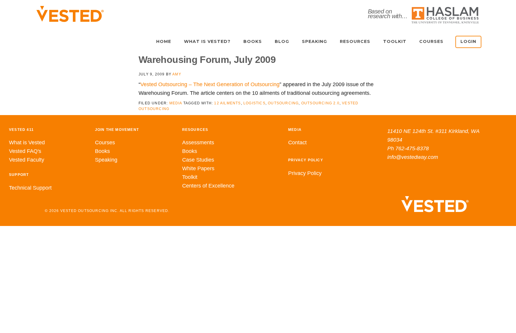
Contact (297, 142)
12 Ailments (227, 103)
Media (175, 103)
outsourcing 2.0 (320, 103)
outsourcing (283, 103)
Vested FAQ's (25, 151)
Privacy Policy (305, 173)
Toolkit (189, 177)
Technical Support (30, 188)
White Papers (198, 168)
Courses (105, 142)
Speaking (106, 160)
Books (102, 151)
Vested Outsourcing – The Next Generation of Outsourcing (210, 84)
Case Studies (198, 160)
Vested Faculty (26, 160)
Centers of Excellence (208, 186)
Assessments (198, 142)
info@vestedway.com (412, 157)
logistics (254, 103)
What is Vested (27, 142)
